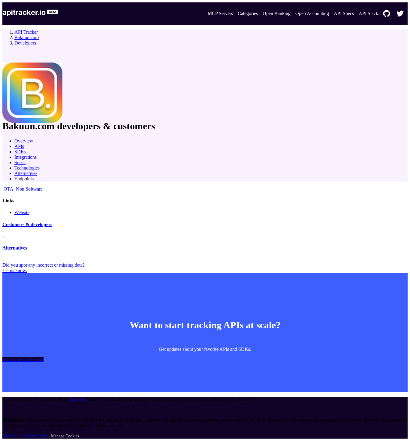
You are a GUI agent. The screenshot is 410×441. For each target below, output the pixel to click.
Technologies (27, 167)
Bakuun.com (26, 37)
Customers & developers (27, 224)
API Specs (344, 13)
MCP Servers (220, 13)
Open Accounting (312, 13)
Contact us (11, 436)
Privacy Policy (35, 436)
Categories (248, 13)
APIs (19, 146)
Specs (20, 162)
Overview (23, 140)
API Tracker (26, 32)
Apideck (77, 399)
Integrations (25, 157)
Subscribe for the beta (23, 359)
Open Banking (277, 13)
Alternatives (25, 173)
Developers (25, 42)
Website (21, 212)
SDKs (20, 151)
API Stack (368, 13)
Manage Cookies (65, 436)
